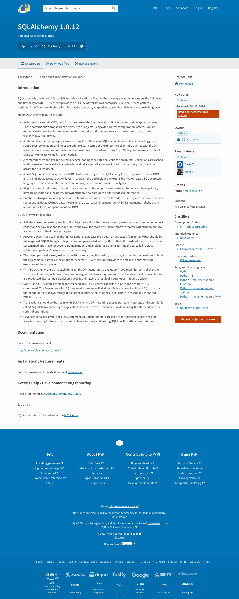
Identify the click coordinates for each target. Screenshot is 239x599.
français (61, 562)
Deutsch (131, 562)
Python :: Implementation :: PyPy (200, 297)
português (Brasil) (88, 562)
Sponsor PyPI (142, 478)
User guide (48, 473)
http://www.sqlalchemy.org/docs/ (39, 350)
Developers (187, 238)
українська (105, 562)
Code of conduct (188, 473)
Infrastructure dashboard (95, 468)
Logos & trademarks (96, 478)
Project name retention (47, 478)
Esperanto (195, 562)
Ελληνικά (118, 562)
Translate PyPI (141, 473)
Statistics (96, 473)
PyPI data (182, 100)
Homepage (186, 84)
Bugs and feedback (143, 463)
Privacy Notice (188, 478)
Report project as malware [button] (198, 319)
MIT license (71, 415)
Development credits (141, 483)
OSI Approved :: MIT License (197, 249)
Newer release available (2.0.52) (193, 113)
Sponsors (182, 8)
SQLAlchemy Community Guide (60, 394)
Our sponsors (96, 483)
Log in (198, 8)
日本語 (72, 562)
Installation (75, 372)
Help (155, 8)
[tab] (30, 63)
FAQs (49, 483)
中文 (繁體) (159, 562)
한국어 (206, 562)
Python (184, 271)
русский (172, 562)
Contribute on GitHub (141, 468)
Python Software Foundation (117, 527)
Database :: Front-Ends (194, 308)
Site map (119, 537)
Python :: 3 (186, 276)
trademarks (154, 523)
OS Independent (190, 260)
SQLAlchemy (189, 139)
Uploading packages (48, 468)
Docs (167, 8)
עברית (183, 562)
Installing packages (48, 463)
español (50, 562)
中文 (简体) (144, 562)
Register (213, 8)
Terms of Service (188, 463)
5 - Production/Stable (193, 227)
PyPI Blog (94, 463)
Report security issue (189, 468)
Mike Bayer (191, 191)
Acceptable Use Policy (187, 483)
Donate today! (119, 517)
